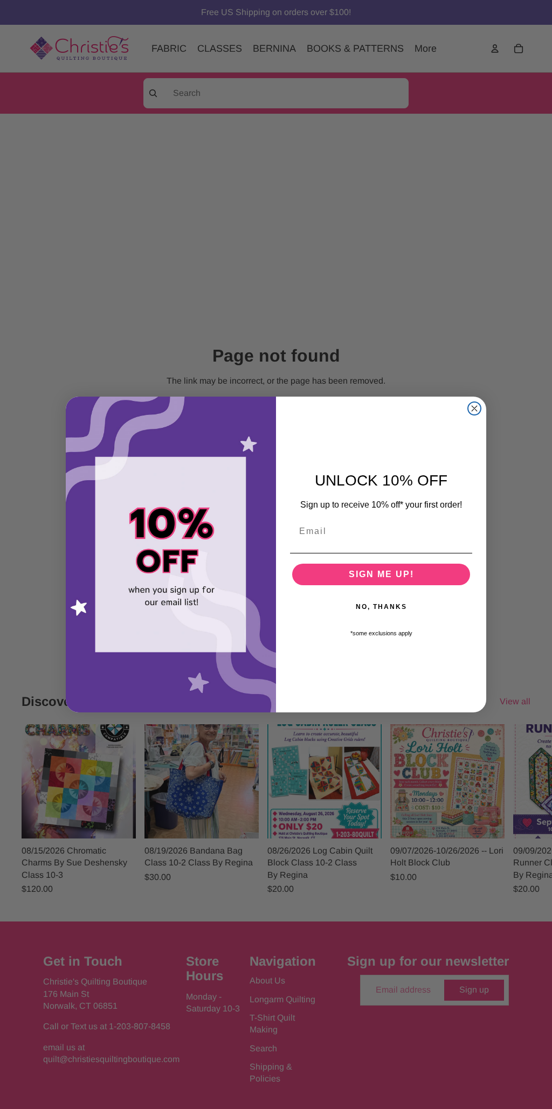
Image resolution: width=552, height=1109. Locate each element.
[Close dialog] (474, 408)
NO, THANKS (381, 607)
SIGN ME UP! (381, 574)
